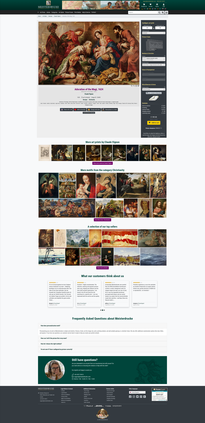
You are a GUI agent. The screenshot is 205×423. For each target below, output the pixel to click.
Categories (54, 12)
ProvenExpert (55, 303)
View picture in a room (110, 109)
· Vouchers (86, 400)
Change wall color (95, 109)
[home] (38, 12)
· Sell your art (86, 392)
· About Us (63, 402)
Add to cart (154, 123)
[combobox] (153, 33)
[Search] (159, 12)
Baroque (50, 16)
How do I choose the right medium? (51, 344)
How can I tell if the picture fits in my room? (54, 338)
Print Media (77, 12)
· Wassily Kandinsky (110, 396)
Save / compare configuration (154, 93)
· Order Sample (87, 402)
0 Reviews (92, 112)
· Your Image (86, 390)
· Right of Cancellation (65, 398)
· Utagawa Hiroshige (110, 398)
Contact (93, 12)
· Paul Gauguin (109, 394)
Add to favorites (80, 109)
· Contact (63, 390)
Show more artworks (102, 268)
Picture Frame (69, 12)
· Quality (85, 396)
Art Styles (61, 12)
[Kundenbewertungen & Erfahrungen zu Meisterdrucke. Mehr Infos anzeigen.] (159, 394)
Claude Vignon (57, 16)
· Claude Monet (109, 392)
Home (39, 16)
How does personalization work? (50, 326)
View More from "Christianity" (102, 220)
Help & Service (86, 12)
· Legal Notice (64, 392)
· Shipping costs (87, 394)
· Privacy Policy (64, 396)
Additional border (145, 31)
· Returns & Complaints (66, 400)
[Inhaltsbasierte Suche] (162, 12)
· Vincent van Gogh (110, 390)
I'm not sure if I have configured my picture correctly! (56, 349)
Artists (48, 12)
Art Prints (42, 12)
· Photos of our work (88, 398)
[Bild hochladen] (166, 12)
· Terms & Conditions (65, 394)
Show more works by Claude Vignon (102, 163)
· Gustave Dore (109, 400)
